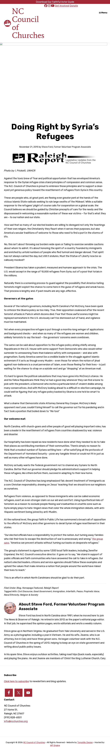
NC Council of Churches (28, 23)
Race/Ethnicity (11, 595)
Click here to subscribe (16, 681)
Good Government (43, 591)
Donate (74, 5)
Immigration (59, 591)
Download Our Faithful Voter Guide (55, 1)
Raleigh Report (51, 588)
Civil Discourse (25, 591)
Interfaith (70, 591)
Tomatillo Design (85, 742)
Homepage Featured (32, 588)
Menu (104, 12)
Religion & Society (29, 595)
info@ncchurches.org (16, 721)
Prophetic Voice (91, 591)
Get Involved (62, 5)
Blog (19, 588)
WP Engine (55, 745)
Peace (79, 591)
